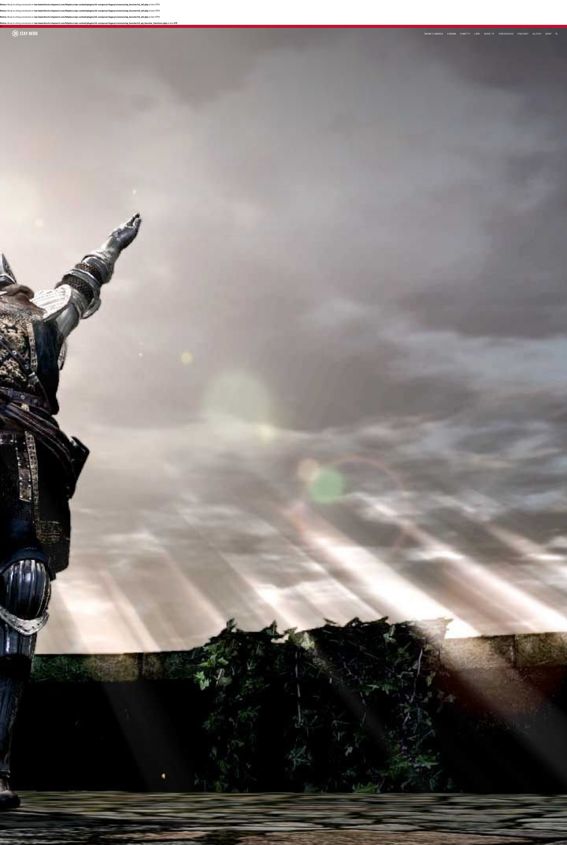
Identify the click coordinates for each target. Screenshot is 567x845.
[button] (556, 34)
